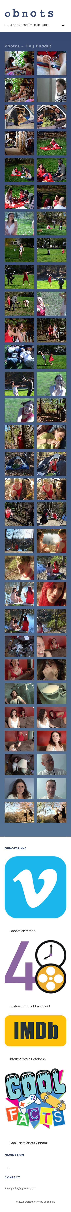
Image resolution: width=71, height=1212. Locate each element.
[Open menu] (62, 24)
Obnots (29, 1201)
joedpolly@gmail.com (20, 1188)
